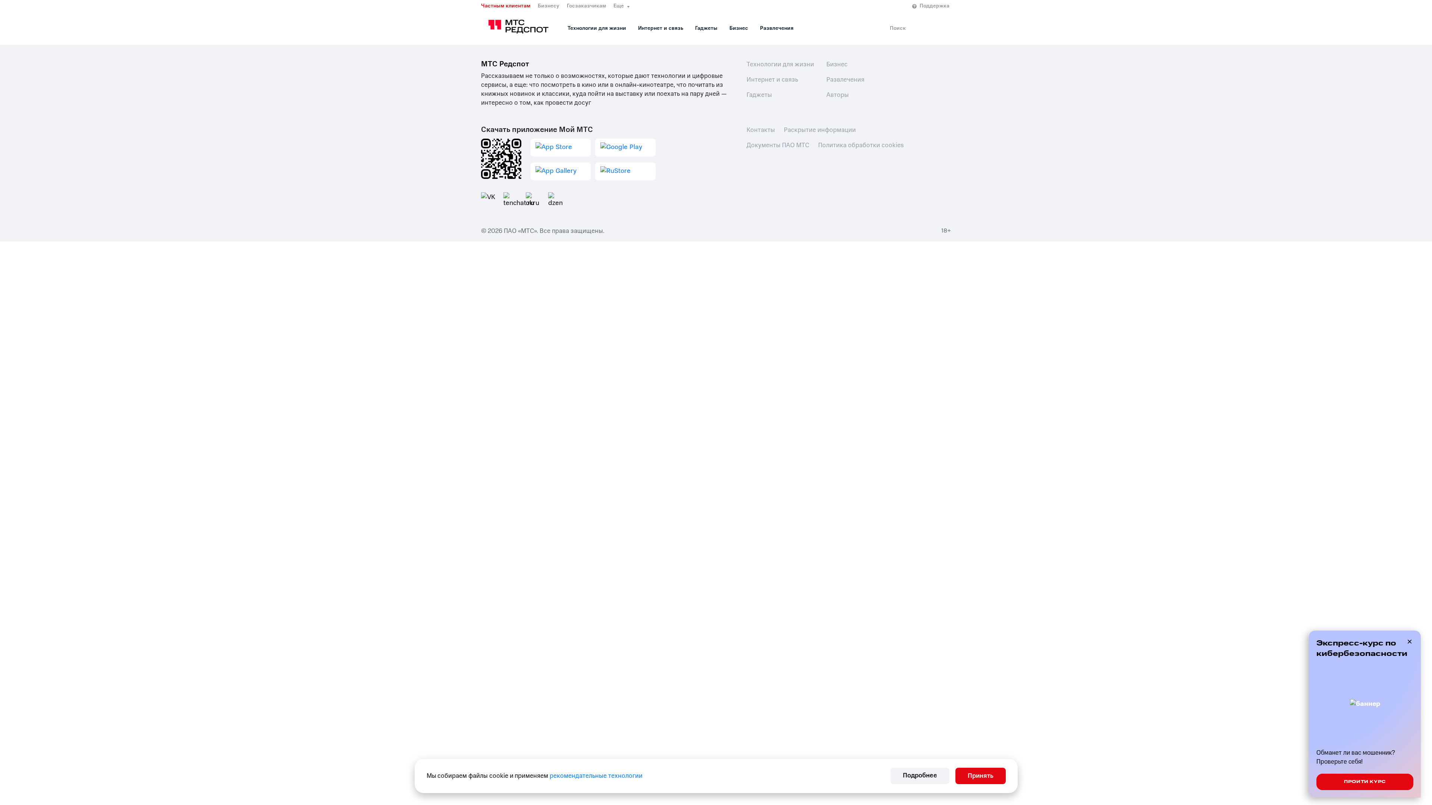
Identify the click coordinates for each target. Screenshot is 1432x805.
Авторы (837, 95)
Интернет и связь (660, 28)
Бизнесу (548, 6)
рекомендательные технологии (596, 775)
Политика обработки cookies (861, 145)
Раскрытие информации (820, 130)
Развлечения (777, 28)
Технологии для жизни (597, 28)
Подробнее (920, 775)
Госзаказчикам (586, 6)
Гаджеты (706, 28)
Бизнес (738, 28)
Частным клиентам (505, 6)
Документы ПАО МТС (778, 145)
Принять (980, 775)
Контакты (761, 130)
